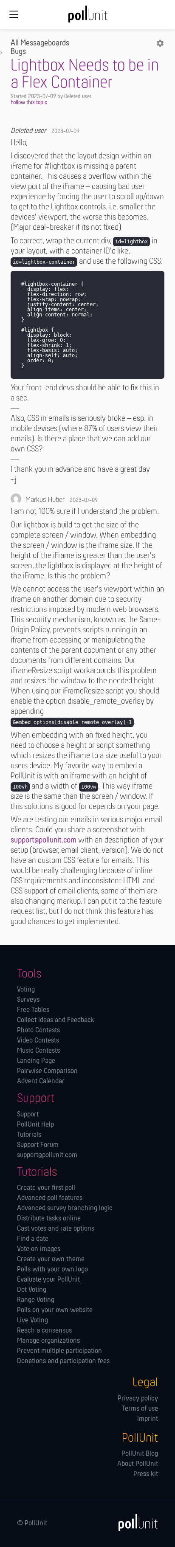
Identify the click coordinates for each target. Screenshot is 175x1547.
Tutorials (29, 1135)
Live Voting (32, 1320)
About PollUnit (137, 1464)
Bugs (18, 52)
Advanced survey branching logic (65, 1208)
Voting (26, 990)
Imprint (147, 1419)
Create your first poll (46, 1188)
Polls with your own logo (52, 1270)
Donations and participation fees (63, 1361)
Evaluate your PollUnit (48, 1280)
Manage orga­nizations (48, 1341)
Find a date (32, 1239)
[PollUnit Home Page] (87, 17)
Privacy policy (138, 1399)
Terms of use (140, 1409)
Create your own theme (51, 1259)
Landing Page (36, 1061)
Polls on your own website (55, 1310)
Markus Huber (45, 500)
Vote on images (38, 1249)
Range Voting (35, 1300)
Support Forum (38, 1145)
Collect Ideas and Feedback (55, 1020)
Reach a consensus (44, 1331)
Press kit (145, 1474)
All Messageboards (40, 43)
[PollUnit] (134, 1522)
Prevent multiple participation (59, 1351)
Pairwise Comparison (47, 1071)
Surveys (28, 1000)
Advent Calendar (41, 1081)
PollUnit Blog (139, 1454)
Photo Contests (38, 1030)
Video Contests (38, 1041)
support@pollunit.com (43, 840)
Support (28, 1115)
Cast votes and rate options (55, 1229)
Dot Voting (31, 1290)
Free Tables (33, 1010)
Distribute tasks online (49, 1219)
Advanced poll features (49, 1198)
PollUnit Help (35, 1125)
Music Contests (38, 1051)
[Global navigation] (13, 14)
